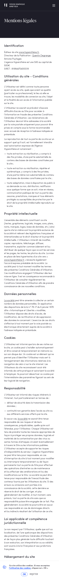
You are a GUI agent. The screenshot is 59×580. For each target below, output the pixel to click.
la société (22, 419)
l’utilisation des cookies (20, 568)
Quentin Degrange (41, 56)
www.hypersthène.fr (29, 52)
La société (9, 301)
